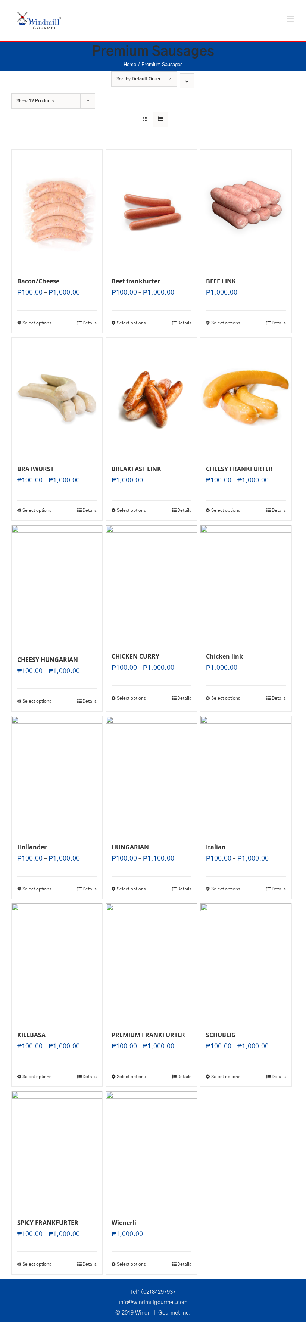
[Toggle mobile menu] (291, 19)
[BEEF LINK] (245, 209)
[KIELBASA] (57, 962)
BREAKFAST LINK (136, 469)
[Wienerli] (151, 1150)
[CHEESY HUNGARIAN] (57, 586)
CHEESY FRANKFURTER (239, 469)
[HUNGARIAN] (151, 775)
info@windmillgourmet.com (153, 1302)
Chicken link (224, 656)
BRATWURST (35, 469)
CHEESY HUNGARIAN (47, 660)
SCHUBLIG (221, 1035)
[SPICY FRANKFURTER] (57, 1150)
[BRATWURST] (57, 397)
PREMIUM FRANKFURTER (148, 1035)
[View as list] (160, 119)
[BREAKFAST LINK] (151, 397)
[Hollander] (57, 775)
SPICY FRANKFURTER (47, 1223)
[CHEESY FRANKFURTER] (245, 397)
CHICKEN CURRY (135, 656)
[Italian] (245, 775)
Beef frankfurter (136, 281)
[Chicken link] (245, 584)
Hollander (32, 847)
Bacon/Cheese (38, 281)
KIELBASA (31, 1035)
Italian (216, 847)
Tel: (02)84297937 (153, 1292)
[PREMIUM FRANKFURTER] (151, 962)
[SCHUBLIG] (245, 962)
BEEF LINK (221, 281)
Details (89, 323)
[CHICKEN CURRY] (151, 584)
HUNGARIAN (130, 847)
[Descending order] (187, 80)
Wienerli (124, 1223)
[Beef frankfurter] (151, 209)
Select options (36, 323)
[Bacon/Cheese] (57, 209)
